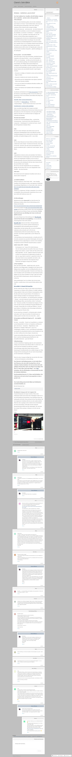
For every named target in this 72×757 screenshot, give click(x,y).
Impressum (34, 6)
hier (38, 368)
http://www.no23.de (33, 92)
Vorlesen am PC (48, 77)
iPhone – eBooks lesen (49, 60)
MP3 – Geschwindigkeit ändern (50, 70)
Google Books (48, 123)
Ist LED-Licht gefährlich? (49, 64)
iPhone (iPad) (48, 57)
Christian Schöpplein (49, 141)
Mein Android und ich (49, 67)
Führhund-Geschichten (28, 6)
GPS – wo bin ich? (48, 53)
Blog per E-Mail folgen (54, 171)
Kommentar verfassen (25, 444)
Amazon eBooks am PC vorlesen (51, 23)
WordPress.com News (49, 133)
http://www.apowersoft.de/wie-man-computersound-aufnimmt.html (28, 205)
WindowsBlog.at (25, 101)
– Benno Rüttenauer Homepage (50, 111)
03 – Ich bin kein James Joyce (50, 97)
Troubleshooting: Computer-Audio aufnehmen (24, 105)
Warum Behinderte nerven (50, 78)
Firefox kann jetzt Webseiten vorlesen (51, 50)
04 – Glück (47, 98)
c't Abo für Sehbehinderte (49, 26)
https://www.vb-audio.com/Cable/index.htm (33, 728)
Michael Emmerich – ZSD (49, 153)
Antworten (42, 471)
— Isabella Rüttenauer (49, 114)
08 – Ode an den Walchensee (50, 104)
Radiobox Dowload (17, 388)
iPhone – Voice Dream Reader (50, 61)
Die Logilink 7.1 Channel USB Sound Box (23, 286)
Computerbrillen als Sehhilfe (50, 27)
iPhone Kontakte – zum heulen (50, 63)
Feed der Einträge (48, 165)
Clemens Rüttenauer (34, 490)
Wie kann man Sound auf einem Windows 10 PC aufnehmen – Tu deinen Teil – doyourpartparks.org (28, 736)
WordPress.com (48, 168)
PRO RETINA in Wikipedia (50, 130)
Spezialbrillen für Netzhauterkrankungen (51, 75)
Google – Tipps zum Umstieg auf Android (52, 122)
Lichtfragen (47, 148)
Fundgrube (47, 51)
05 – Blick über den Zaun (49, 100)
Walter (36, 474)
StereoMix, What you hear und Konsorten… (23, 99)
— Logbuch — (48, 24)
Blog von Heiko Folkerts (49, 140)
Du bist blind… (48, 144)
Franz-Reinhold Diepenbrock (50, 147)
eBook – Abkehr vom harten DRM (51, 34)
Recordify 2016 (17, 222)
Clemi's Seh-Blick (22, 2)
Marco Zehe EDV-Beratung (50, 151)
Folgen (48, 179)
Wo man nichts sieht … (49, 85)
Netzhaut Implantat (49, 71)
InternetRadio (48, 54)
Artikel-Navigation (20, 6)
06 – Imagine (48, 101)
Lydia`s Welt (48, 150)
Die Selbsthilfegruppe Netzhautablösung (52, 120)
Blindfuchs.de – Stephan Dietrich (50, 138)
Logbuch (15, 6)
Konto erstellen (48, 162)
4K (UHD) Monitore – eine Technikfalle (51, 19)
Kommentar (39, 750)
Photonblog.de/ (48, 154)
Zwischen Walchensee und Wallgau (51, 86)
